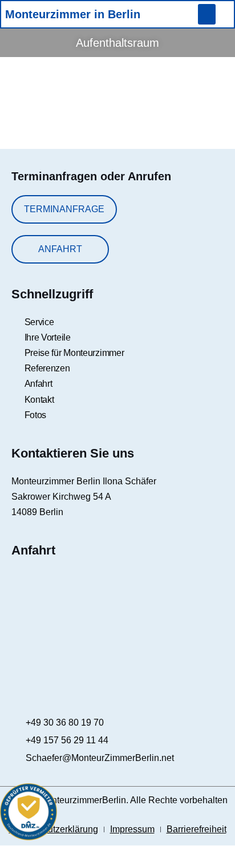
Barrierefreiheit (196, 829)
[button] (207, 14)
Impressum (132, 829)
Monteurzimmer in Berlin (72, 14)
